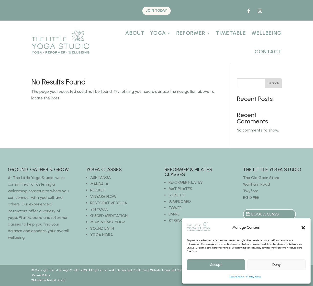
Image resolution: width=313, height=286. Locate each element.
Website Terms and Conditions (170, 270)
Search (273, 83)
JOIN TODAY (156, 10)
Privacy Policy (253, 276)
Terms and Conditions (132, 270)
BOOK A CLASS (265, 214)
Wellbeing (266, 33)
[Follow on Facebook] (248, 10)
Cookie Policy (236, 276)
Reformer (190, 33)
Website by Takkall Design (48, 280)
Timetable (231, 33)
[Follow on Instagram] (260, 10)
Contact (268, 51)
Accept (216, 264)
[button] (303, 227)
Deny (276, 264)
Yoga (158, 33)
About (135, 33)
